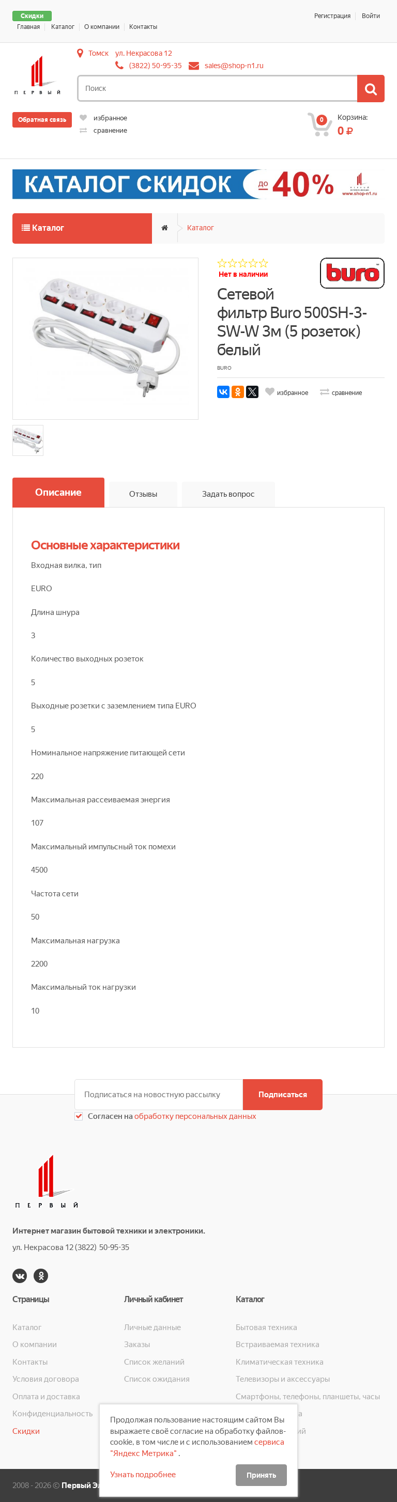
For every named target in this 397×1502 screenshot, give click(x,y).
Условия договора (45, 1379)
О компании (101, 26)
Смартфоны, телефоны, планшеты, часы (308, 1396)
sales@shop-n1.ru (234, 65)
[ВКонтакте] (223, 392)
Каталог (62, 26)
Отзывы (143, 494)
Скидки (32, 16)
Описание (58, 492)
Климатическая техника (280, 1362)
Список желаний (154, 1362)
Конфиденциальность (52, 1413)
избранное (109, 118)
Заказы (137, 1344)
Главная (28, 26)
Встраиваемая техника (277, 1344)
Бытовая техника (266, 1327)
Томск (98, 53)
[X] (252, 392)
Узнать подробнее (143, 1474)
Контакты (143, 26)
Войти (371, 16)
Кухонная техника (269, 1413)
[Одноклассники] (238, 392)
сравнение (109, 130)
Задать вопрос (228, 494)
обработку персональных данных (194, 1116)
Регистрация (332, 16)
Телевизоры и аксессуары (283, 1379)
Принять (261, 1475)
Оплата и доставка (46, 1396)
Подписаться (282, 1094)
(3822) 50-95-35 (155, 65)
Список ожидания (157, 1379)
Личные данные (152, 1327)
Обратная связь (42, 119)
